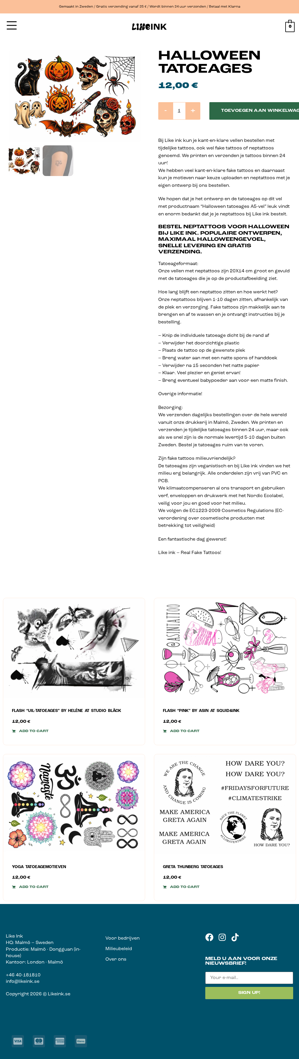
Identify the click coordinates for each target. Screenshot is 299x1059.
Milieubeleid (118, 949)
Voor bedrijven (122, 938)
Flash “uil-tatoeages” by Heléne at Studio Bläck (66, 711)
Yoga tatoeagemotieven (39, 867)
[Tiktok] (235, 937)
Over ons (115, 959)
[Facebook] (209, 937)
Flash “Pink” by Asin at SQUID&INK (201, 711)
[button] (30, 731)
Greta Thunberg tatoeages (193, 867)
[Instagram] (222, 937)
